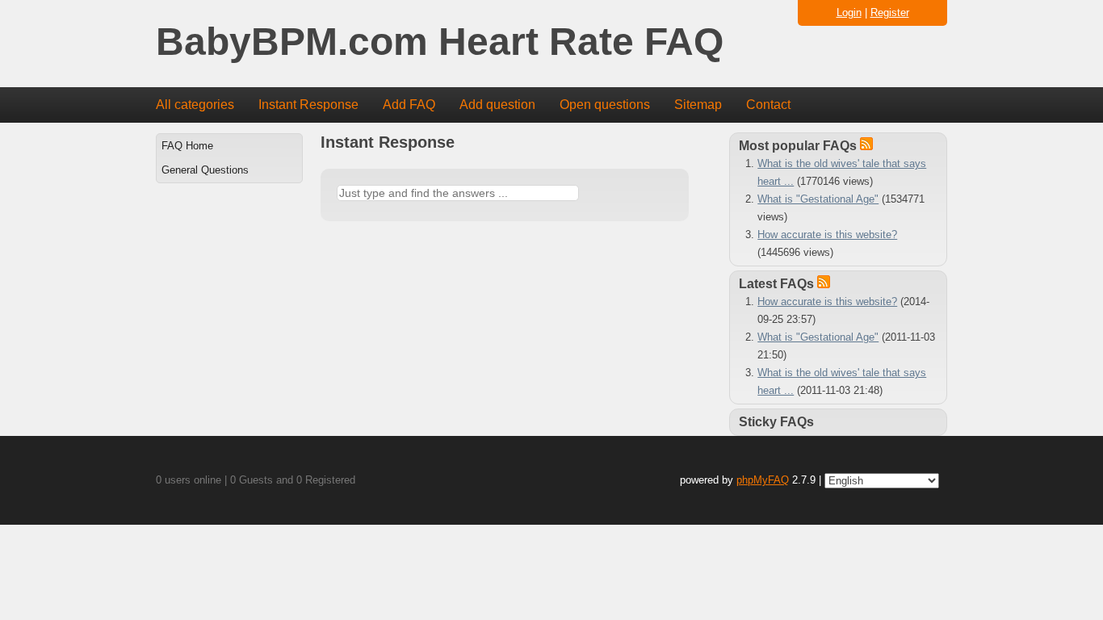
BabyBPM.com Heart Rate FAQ (439, 42)
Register (889, 12)
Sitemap (698, 104)
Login (849, 12)
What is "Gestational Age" (818, 199)
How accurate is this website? (827, 234)
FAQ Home (187, 146)
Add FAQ (409, 104)
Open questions (605, 104)
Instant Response (308, 104)
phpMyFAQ (762, 480)
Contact (768, 104)
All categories (195, 104)
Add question (497, 104)
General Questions (205, 170)
